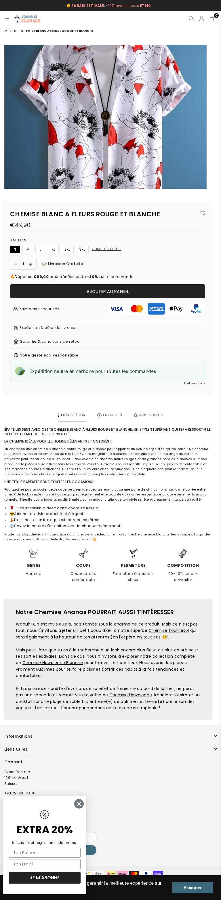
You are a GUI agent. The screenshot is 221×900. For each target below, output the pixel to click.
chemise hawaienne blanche (52, 663)
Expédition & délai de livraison (49, 327)
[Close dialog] (79, 804)
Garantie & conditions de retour (50, 341)
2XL (67, 249)
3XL (82, 249)
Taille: (18, 240)
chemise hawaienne (130, 695)
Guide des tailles (106, 249)
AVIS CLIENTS (151, 415)
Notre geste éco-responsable (49, 355)
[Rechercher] (191, 18)
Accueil (10, 31)
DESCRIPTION (73, 415)
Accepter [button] (193, 887)
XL (54, 249)
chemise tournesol (168, 630)
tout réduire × (194, 383)
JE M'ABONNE (45, 877)
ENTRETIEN (112, 415)
